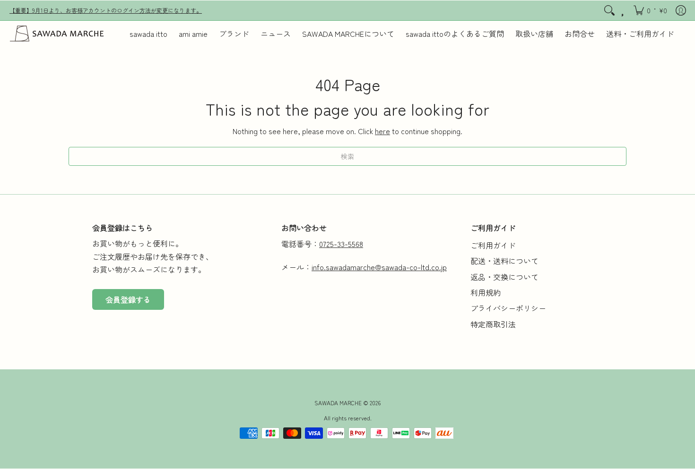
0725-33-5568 (341, 243)
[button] (650, 10)
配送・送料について (504, 260)
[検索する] (609, 10)
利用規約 (485, 292)
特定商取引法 (493, 324)
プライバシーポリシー (508, 308)
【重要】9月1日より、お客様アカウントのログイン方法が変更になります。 (105, 10)
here (382, 130)
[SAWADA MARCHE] (56, 33)
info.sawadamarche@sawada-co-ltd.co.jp (379, 267)
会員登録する (128, 299)
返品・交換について (504, 276)
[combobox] (347, 156)
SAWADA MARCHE (338, 403)
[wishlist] (623, 10)
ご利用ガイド (493, 245)
